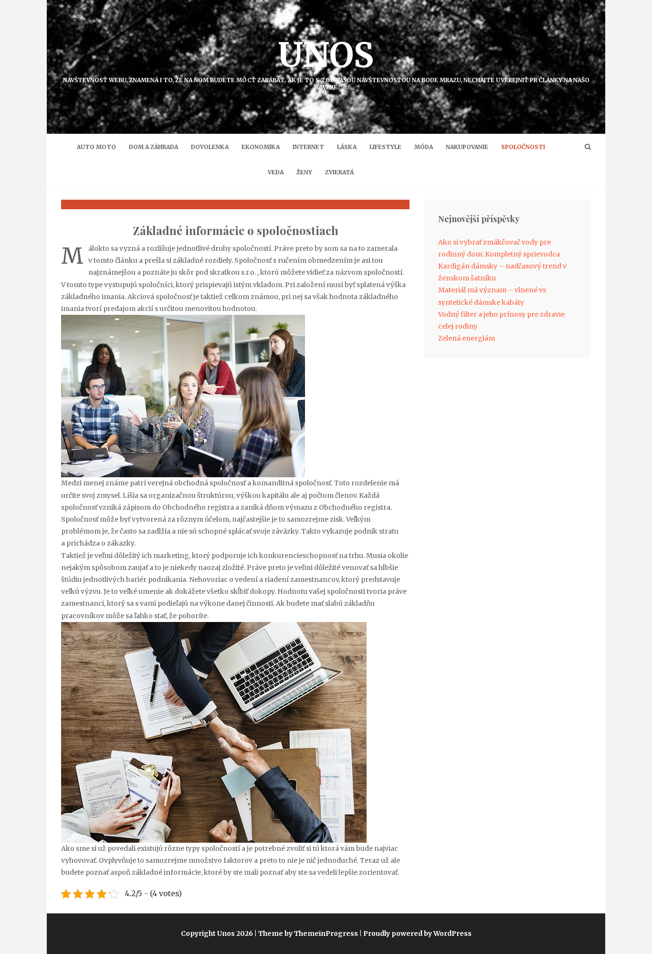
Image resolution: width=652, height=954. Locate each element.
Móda (423, 146)
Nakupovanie (467, 146)
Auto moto (96, 146)
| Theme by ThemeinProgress (306, 933)
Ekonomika (261, 146)
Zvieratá (339, 172)
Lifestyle (385, 146)
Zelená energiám (466, 338)
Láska (347, 146)
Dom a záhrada (153, 146)
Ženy (304, 172)
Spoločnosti (523, 146)
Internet (308, 146)
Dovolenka (210, 146)
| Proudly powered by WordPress (415, 933)
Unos (326, 62)
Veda (276, 172)
